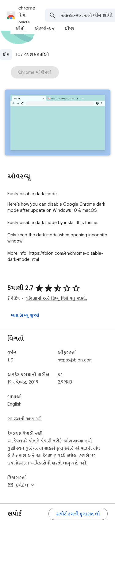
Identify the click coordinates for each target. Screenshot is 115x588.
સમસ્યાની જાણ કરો (24, 419)
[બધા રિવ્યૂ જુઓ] (25, 315)
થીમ (6, 54)
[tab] (20, 28)
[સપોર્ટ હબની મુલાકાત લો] (78, 513)
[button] (57, 123)
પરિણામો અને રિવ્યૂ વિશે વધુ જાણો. (56, 298)
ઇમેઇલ (22, 485)
